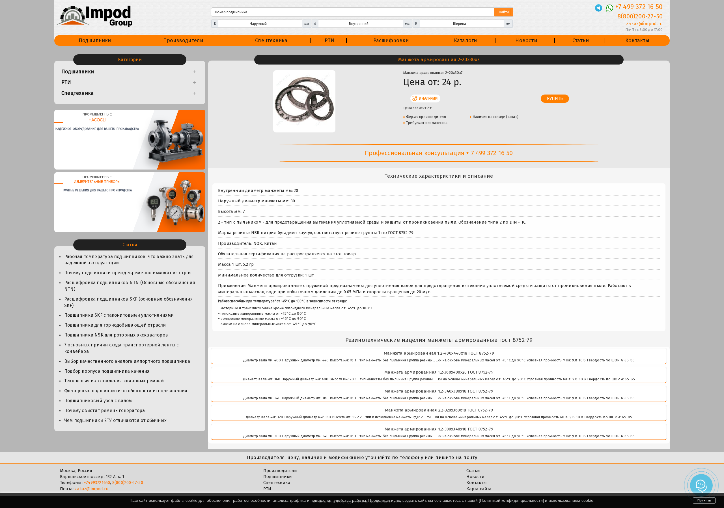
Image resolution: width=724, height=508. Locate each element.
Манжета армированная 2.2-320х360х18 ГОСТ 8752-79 (439, 410)
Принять (704, 500)
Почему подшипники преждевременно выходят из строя (128, 272)
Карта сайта (479, 488)
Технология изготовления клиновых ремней (114, 380)
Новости (526, 40)
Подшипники (95, 40)
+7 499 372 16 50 (639, 7)
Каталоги (465, 40)
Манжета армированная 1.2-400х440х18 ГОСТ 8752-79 (439, 353)
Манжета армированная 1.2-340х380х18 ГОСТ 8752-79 (439, 391)
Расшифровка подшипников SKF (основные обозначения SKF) (128, 302)
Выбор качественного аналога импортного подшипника (127, 361)
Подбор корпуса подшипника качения (107, 371)
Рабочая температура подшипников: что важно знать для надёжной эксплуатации (129, 260)
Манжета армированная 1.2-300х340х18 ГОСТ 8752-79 (439, 429)
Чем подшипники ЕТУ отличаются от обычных (115, 420)
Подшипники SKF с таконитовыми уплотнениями (119, 315)
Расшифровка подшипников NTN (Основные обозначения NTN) (129, 286)
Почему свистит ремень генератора (104, 410)
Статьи (580, 40)
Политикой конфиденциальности (511, 500)
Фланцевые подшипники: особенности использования (125, 390)
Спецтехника (271, 40)
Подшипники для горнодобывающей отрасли (115, 325)
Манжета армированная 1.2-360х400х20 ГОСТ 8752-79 (439, 372)
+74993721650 (97, 482)
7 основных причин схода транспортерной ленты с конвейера (121, 348)
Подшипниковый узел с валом (98, 400)
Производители (183, 40)
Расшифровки (391, 40)
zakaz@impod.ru (644, 23)
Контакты (637, 40)
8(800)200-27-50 (640, 16)
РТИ (330, 40)
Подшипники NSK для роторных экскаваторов (116, 335)
